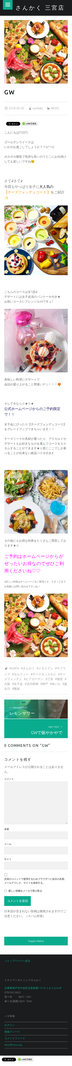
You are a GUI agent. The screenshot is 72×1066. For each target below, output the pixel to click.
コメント (9, 779)
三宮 (50, 679)
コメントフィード (14, 1038)
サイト (7, 859)
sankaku (37, 108)
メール (7, 844)
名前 (6, 829)
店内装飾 (32, 683)
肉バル (56, 683)
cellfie (15, 668)
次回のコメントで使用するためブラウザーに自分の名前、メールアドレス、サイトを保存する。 (35, 881)
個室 (60, 679)
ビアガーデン (34, 679)
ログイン (9, 1025)
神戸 (45, 683)
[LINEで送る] (29, 123)
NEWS (55, 108)
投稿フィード (12, 1031)
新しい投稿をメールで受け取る (25, 890)
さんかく (29, 668)
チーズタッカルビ (44, 674)
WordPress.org (13, 1044)
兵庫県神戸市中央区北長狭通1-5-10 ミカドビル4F (33, 988)
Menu (8, 5)
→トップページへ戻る (17, 960)
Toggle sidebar (36, 941)
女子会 (18, 683)
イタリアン (45, 668)
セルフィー (21, 674)
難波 (17, 688)
